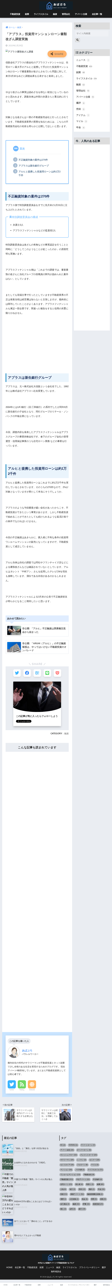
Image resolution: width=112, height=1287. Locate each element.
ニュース (82, 60)
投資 (63, 1194)
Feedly (22, 1090)
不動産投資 (15, 14)
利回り (90, 1184)
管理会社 (66, 14)
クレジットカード (88, 1155)
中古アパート (83, 1179)
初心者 (79, 1184)
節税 (103, 1199)
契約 (92, 1189)
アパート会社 (67, 1150)
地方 (72, 1189)
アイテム (82, 115)
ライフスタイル (41, 14)
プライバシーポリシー (89, 1267)
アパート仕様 (81, 14)
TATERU (73, 1145)
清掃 (63, 1199)
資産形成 (98, 1204)
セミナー (94, 1160)
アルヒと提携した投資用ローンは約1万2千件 (40, 173)
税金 (85, 1199)
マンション (66, 1170)
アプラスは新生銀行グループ (34, 165)
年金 (80, 127)
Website (32, 1090)
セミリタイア (67, 1165)
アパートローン (88, 1145)
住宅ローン (66, 1184)
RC (62, 1145)
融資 (55, 14)
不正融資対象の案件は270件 (33, 160)
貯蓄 (86, 1204)
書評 (80, 103)
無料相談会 (56, 1271)
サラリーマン (67, 1160)
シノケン (81, 1160)
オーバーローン (84, 1150)
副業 (27, 14)
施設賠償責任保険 (95, 1194)
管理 (94, 1199)
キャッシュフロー (68, 1155)
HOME (9, 1267)
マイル (81, 121)
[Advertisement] (37, 346)
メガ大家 (79, 1170)
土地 (63, 1189)
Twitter (11, 1090)
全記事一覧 (97, 14)
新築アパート (77, 1194)
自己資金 (64, 1204)
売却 (80, 109)
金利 (72, 1209)
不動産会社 (89, 1175)
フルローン (82, 1165)
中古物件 (97, 1179)
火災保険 (74, 1199)
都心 (63, 1209)
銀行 (82, 1209)
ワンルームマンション (70, 1175)
